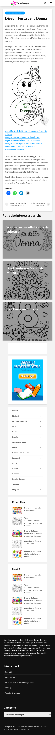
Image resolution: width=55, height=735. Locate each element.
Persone (15, 474)
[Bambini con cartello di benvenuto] (17, 510)
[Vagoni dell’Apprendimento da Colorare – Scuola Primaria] (17, 520)
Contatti (8, 672)
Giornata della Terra (20, 453)
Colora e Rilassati (19, 421)
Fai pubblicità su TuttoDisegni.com (19, 682)
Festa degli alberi (19, 442)
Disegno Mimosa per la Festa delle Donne (23, 143)
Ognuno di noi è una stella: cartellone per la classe (32, 554)
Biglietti (15, 416)
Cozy (14, 432)
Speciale (15, 484)
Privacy (8, 688)
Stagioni (15, 489)
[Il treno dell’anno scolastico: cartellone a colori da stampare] (17, 533)
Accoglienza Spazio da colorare (32, 542)
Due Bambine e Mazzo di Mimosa (20, 146)
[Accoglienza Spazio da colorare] (17, 543)
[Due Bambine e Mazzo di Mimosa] (27, 280)
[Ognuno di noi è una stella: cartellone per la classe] (17, 554)
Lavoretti (16, 458)
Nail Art (15, 463)
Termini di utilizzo (12, 693)
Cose (14, 426)
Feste (14, 447)
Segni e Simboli (18, 479)
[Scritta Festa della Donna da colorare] (27, 239)
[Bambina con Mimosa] (27, 321)
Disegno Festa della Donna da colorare (22, 137)
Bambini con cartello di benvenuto (32, 509)
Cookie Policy (11, 677)
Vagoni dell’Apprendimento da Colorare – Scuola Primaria (33, 522)
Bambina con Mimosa (14, 149)
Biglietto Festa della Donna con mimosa (22, 140)
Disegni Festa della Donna (15, 13)
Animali (15, 411)
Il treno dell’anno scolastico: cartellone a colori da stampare (33, 533)
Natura (15, 468)
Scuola (15, 437)
